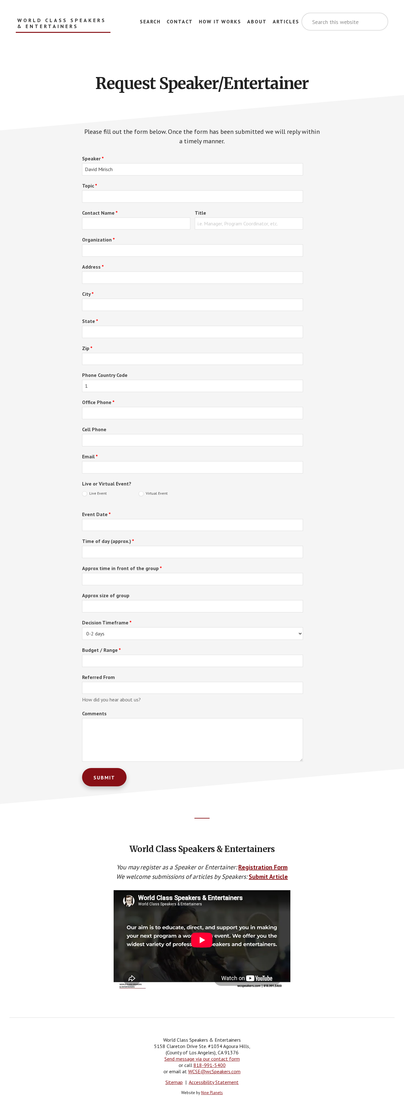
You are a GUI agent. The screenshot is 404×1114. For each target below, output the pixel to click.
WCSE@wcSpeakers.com (214, 1071)
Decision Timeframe (107, 622)
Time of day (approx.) (108, 541)
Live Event (97, 493)
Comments (94, 713)
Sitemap (174, 1082)
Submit (104, 777)
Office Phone (98, 402)
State (90, 321)
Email (90, 456)
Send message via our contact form (202, 1059)
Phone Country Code (105, 375)
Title (200, 213)
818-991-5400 (209, 1065)
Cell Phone (94, 429)
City (88, 294)
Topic (89, 185)
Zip (87, 348)
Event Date (96, 514)
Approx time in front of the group (122, 568)
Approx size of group (105, 595)
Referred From (98, 677)
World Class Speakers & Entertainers (61, 23)
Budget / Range (101, 650)
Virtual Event (156, 493)
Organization (98, 239)
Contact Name (100, 213)
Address (93, 267)
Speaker (93, 158)
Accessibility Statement (214, 1082)
